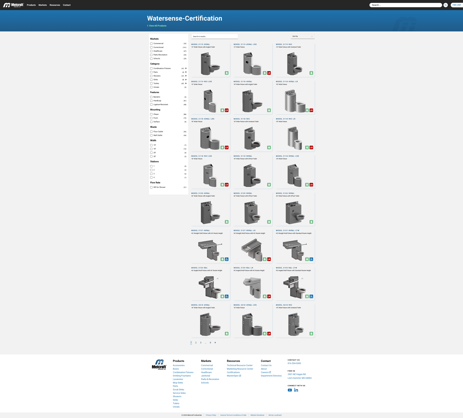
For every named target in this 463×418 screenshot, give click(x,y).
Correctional (207, 369)
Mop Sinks (178, 382)
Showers (177, 396)
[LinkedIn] (296, 390)
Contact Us (266, 365)
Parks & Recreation (210, 379)
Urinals (176, 406)
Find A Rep (457, 5)
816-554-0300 (294, 363)
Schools (205, 382)
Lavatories (178, 379)
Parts (175, 386)
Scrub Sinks (178, 389)
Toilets (176, 403)
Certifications (233, 372)
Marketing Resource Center (240, 369)
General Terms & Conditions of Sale (233, 415)
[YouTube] (290, 390)
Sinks (175, 400)
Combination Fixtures (183, 372)
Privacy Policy (211, 415)
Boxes (176, 369)
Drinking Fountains (182, 375)
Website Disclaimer (257, 415)
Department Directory (271, 375)
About (264, 369)
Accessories (179, 365)
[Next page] (215, 343)
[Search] (445, 5)
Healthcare (206, 372)
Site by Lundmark (275, 415)
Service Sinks (179, 393)
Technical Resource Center (240, 365)
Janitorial (205, 375)
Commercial (207, 365)
